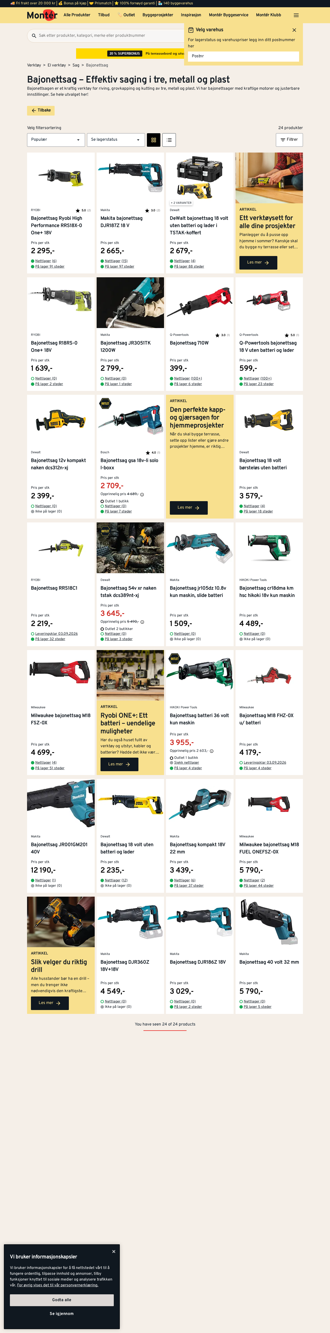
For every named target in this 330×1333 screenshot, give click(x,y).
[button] (56, 140)
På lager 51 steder (50, 768)
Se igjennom (62, 1313)
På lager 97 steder (119, 266)
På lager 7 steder (118, 511)
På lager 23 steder (259, 384)
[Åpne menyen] (296, 15)
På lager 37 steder (189, 886)
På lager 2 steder (49, 384)
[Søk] (32, 36)
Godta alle (62, 1300)
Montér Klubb (268, 15)
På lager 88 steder (189, 266)
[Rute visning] (153, 140)
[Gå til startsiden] (42, 15)
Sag (75, 65)
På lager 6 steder (188, 384)
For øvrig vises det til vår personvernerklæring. (57, 1285)
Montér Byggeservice (228, 15)
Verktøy (34, 65)
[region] (62, 1286)
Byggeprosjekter (158, 15)
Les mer (254, 262)
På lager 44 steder (259, 886)
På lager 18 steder (258, 511)
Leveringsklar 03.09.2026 (56, 634)
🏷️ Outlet (126, 15)
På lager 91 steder (50, 266)
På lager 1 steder (118, 384)
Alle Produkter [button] (77, 15)
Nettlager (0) (46, 378)
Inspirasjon (191, 15)
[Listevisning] (169, 140)
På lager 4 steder (188, 768)
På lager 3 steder (119, 639)
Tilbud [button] (104, 15)
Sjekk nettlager (186, 763)
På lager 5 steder (258, 1007)
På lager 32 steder (50, 639)
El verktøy (57, 65)
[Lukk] (113, 1251)
